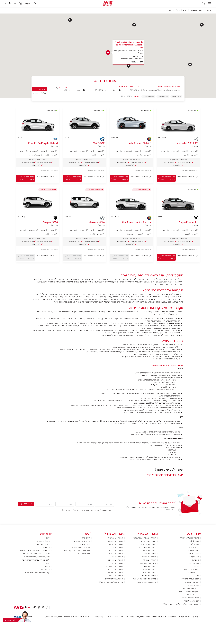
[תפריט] (209, 3)
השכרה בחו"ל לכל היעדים (114, 579)
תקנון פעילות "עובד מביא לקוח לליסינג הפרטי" (74, 550)
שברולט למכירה (193, 544)
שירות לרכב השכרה (44, 541)
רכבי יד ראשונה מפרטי (191, 572)
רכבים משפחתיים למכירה (190, 579)
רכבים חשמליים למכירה (191, 588)
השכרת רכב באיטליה (116, 550)
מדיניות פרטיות (45, 547)
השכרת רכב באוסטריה (115, 569)
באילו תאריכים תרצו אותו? (129, 86)
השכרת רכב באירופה (116, 576)
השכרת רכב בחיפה (149, 553)
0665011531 (134, 62)
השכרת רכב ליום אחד (148, 576)
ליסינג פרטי (86, 538)
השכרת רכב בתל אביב (148, 544)
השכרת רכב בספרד (116, 547)
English (27, 3)
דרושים (48, 563)
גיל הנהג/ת (62, 87)
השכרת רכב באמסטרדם (114, 566)
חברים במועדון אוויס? (163, 96)
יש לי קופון (136, 96)
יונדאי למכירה (194, 547)
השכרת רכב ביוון (117, 557)
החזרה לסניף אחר (176, 96)
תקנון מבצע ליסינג (83, 553)
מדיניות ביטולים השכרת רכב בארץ (144, 579)
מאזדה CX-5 (194, 541)
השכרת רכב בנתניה (149, 550)
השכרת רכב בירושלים (148, 541)
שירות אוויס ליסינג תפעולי (81, 547)
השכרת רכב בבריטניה (115, 538)
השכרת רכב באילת (149, 560)
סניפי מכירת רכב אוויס (191, 569)
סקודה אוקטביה (193, 585)
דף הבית (208, 10)
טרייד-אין (196, 566)
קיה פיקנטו (195, 560)
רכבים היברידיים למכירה (190, 598)
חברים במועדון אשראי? (148, 96)
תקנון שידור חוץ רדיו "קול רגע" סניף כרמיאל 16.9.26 (181, 604)
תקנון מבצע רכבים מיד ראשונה (188, 591)
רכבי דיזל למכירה (193, 594)
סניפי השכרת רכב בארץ (148, 563)
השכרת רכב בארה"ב (116, 553)
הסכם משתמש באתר (43, 544)
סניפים (48, 538)
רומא (170, 10)
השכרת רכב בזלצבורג (115, 572)
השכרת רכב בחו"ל (196, 10)
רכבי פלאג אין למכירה (191, 601)
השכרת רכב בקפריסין (115, 560)
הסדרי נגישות (46, 569)
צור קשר (48, 566)
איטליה (177, 10)
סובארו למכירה (194, 557)
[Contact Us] (14, 620)
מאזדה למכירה (193, 550)
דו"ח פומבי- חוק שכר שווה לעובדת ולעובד (36, 560)
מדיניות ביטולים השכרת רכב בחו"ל (111, 582)
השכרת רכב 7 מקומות (148, 572)
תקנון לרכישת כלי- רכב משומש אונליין (38, 572)
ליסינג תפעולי (85, 544)
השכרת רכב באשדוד (149, 557)
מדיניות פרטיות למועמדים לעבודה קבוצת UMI (35, 550)
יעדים (185, 10)
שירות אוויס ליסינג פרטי (82, 541)
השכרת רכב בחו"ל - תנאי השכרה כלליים (37, 553)
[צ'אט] (203, 3)
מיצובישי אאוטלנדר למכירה (189, 538)
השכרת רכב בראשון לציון (147, 547)
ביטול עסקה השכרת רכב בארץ (145, 582)
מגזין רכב (195, 576)
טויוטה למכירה (194, 553)
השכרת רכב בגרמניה (116, 544)
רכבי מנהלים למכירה (192, 582)
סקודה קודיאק (194, 563)
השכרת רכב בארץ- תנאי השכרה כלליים (37, 557)
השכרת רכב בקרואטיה (115, 541)
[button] (8, 3)
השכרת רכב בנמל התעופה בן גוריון (144, 538)
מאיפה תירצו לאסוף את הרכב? (169, 86)
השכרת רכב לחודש (149, 569)
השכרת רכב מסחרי (149, 566)
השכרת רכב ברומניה (116, 563)
